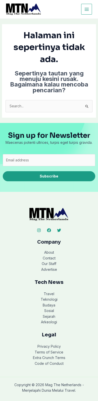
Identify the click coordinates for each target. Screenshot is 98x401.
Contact (49, 258)
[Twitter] (59, 230)
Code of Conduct (49, 363)
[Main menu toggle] (86, 9)
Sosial (49, 310)
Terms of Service (49, 352)
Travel (49, 294)
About (49, 252)
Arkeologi (49, 322)
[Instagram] (39, 230)
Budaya (49, 305)
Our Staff (49, 263)
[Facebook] (49, 230)
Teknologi (49, 299)
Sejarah (49, 316)
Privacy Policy (49, 346)
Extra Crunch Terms (49, 357)
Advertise (49, 269)
